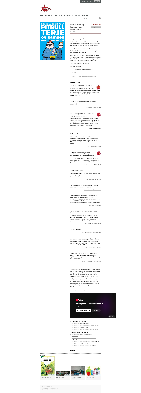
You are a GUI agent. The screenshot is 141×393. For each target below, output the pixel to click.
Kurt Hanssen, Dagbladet (94, 146)
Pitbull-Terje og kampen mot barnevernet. (82, 341)
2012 (96, 329)
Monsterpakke (90, 377)
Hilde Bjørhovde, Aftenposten (93, 179)
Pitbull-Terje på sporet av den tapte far (81, 329)
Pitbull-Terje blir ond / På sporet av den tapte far (84, 338)
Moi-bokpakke (60, 377)
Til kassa (97, 1)
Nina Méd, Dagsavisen (95, 205)
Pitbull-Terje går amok (77, 323)
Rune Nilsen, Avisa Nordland (93, 107)
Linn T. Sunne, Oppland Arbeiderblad (91, 261)
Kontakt (78, 15)
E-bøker (85, 15)
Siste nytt (58, 15)
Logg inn (83, 1)
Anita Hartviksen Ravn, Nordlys (93, 247)
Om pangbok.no (68, 15)
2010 (87, 323)
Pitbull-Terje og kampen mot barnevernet (82, 325)
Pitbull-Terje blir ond (77, 327)
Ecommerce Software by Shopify (48, 389)
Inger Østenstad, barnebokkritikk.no (91, 232)
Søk (43, 386)
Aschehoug (72, 31)
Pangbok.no (47, 388)
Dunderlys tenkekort (46, 377)
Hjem (41, 15)
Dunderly (43, 356)
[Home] (46, 11)
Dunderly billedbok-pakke (77, 378)
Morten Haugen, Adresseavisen (92, 190)
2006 (94, 325)
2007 (83, 327)
